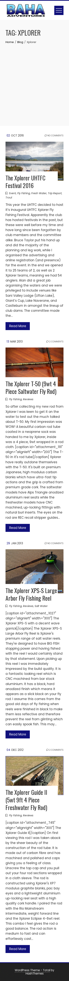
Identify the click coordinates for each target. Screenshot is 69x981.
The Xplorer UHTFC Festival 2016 (25, 181)
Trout (9, 197)
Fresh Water (39, 193)
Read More (17, 326)
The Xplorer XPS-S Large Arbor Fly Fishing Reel (31, 594)
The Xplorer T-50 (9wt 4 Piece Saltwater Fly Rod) (31, 387)
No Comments (55, 135)
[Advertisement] (34, 81)
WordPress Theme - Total (32, 970)
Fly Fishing (23, 193)
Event (12, 193)
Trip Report (55, 193)
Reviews (28, 399)
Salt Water (41, 606)
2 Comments (56, 341)
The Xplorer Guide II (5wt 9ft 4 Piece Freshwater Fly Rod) (26, 800)
